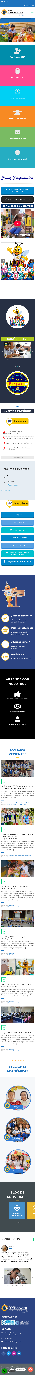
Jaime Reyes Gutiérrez (13, 857)
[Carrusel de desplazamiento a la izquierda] (28, 1239)
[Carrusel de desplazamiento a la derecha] (32, 1239)
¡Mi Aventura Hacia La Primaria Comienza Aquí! (16, 986)
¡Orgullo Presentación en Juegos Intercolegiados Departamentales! (17, 836)
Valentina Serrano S (13, 1051)
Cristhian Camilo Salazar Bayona (16, 804)
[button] (15, 366)
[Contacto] (4, 1371)
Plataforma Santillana (19, 538)
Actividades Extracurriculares (17, 803)
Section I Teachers (12, 955)
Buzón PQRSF (19, 522)
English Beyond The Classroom (16, 1033)
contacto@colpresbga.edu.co (13, 1342)
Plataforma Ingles (19, 545)
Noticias (28, 803)
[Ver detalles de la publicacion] (17, 768)
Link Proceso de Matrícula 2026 (19, 199)
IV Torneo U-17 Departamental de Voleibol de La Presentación (17, 787)
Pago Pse (18, 515)
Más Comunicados (18, 457)
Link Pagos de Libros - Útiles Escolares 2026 (19, 190)
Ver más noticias (19, 1060)
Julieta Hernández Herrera (14, 907)
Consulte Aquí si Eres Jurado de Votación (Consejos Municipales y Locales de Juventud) (17, 562)
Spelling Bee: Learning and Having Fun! (14, 937)
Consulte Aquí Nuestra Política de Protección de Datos (18, 553)
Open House (12, 485)
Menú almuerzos (19, 530)
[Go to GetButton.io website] (31, 1373)
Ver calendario (5, 490)
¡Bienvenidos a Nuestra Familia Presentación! (16, 887)
